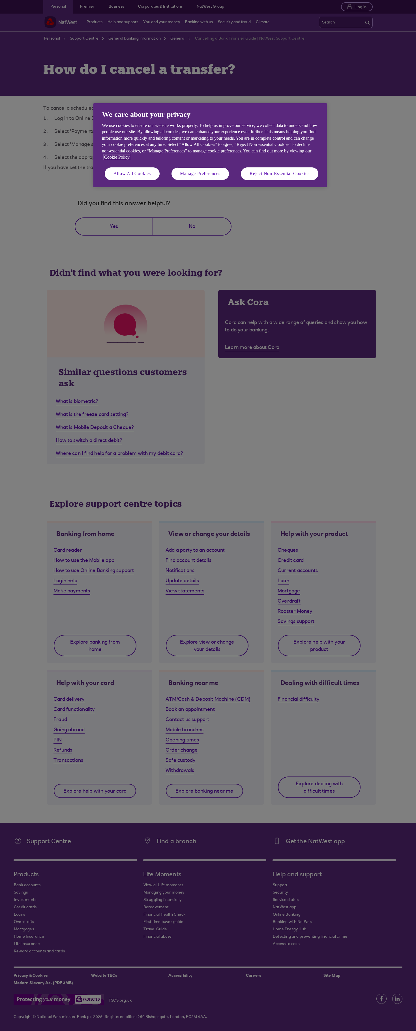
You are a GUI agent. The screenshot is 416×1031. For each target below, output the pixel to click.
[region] (210, 145)
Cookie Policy (117, 157)
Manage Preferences (200, 173)
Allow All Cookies (132, 173)
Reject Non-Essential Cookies (279, 173)
